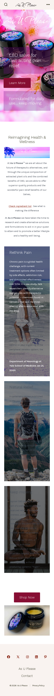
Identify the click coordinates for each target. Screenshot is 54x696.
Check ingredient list (20, 206)
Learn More (17, 83)
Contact (27, 676)
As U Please (27, 669)
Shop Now (27, 597)
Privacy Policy (38, 685)
